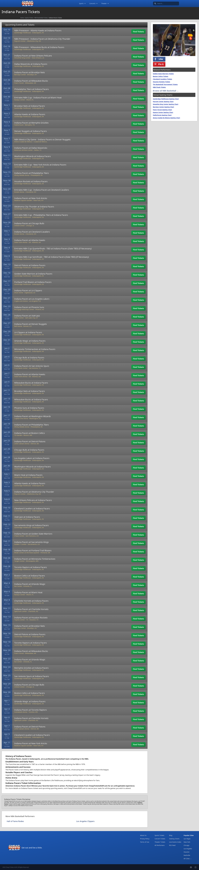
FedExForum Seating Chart (162, 115)
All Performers (160, 845)
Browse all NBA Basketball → (166, 90)
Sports (81, 3)
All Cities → (188, 859)
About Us (143, 835)
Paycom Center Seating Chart (163, 102)
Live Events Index (175, 842)
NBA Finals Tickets (159, 87)
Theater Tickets (160, 842)
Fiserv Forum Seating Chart (162, 110)
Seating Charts (174, 839)
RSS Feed (172, 845)
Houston (186, 852)
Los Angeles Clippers (85, 821)
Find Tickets (138, 31)
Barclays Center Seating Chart (163, 107)
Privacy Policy (144, 839)
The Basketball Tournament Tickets (165, 84)
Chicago (186, 845)
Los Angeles (188, 849)
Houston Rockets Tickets (161, 82)
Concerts (92, 3)
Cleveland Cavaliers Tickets (162, 79)
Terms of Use (144, 842)
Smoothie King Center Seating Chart (165, 104)
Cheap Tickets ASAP (11, 867)
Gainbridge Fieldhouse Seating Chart (166, 99)
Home (22, 18)
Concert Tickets (160, 839)
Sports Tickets (29, 18)
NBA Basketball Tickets (41, 18)
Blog (170, 835)
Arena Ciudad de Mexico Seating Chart (166, 118)
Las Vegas (187, 839)
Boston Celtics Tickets (160, 76)
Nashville (187, 855)
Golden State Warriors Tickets (163, 74)
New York (187, 842)
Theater (104, 3)
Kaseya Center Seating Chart (163, 112)
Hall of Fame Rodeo (15, 821)
